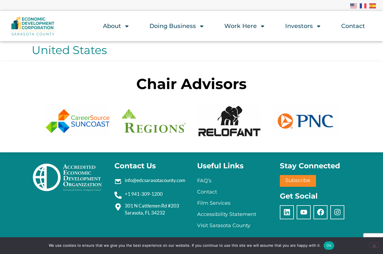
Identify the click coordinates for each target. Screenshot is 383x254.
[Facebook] (320, 212)
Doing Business (172, 25)
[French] (363, 5)
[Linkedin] (287, 212)
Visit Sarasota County (223, 225)
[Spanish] (373, 5)
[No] (374, 245)
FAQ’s (204, 181)
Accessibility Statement (226, 214)
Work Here (240, 25)
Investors (299, 25)
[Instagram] (337, 212)
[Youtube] (304, 212)
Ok (328, 245)
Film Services (213, 203)
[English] (353, 5)
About (112, 25)
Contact (353, 25)
